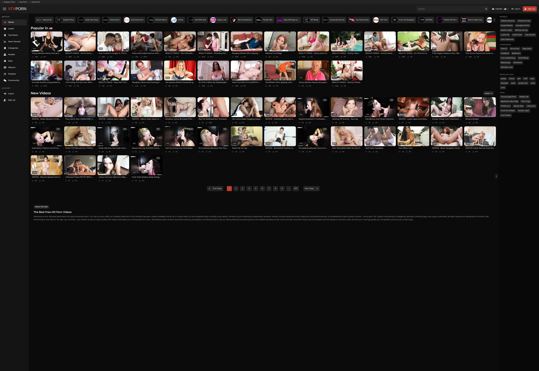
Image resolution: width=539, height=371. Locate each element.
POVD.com (505, 106)
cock (513, 83)
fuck (533, 83)
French (504, 49)
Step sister (527, 49)
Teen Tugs (525, 101)
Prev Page (217, 188)
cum (503, 88)
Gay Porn (23, 2)
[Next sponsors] (494, 20)
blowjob (504, 83)
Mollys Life (523, 97)
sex (519, 79)
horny (511, 79)
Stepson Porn (9, 2)
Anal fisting (523, 58)
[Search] (486, 9)
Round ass (514, 49)
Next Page (309, 188)
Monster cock (506, 67)
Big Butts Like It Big (509, 101)
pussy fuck (523, 83)
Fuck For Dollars (508, 111)
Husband (505, 53)
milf (525, 79)
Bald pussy (505, 63)
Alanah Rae (518, 106)
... (288, 188)
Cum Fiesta (506, 115)
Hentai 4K (35, 2)
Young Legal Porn (508, 97)
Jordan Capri (523, 111)
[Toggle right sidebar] (496, 176)
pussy (503, 79)
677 (295, 188)
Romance (518, 63)
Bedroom (516, 53)
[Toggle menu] (4, 9)
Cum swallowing (508, 58)
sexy (532, 79)
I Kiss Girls (531, 106)
